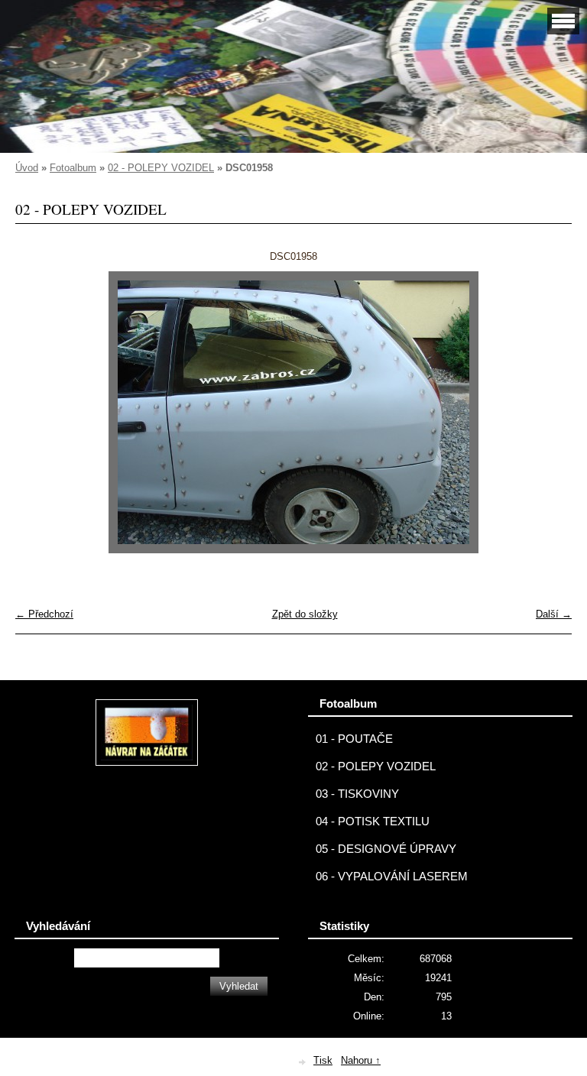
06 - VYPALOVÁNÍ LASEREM (392, 876)
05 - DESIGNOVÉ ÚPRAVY (386, 849)
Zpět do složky (305, 614)
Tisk (322, 1060)
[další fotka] (547, 412)
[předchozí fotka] (40, 412)
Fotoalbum (73, 167)
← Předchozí (44, 614)
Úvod (26, 167)
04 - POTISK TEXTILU (373, 821)
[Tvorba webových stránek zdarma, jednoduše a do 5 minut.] (302, 1061)
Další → (554, 614)
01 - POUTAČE (354, 739)
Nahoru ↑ (361, 1060)
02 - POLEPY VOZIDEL (161, 167)
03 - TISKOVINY (357, 794)
